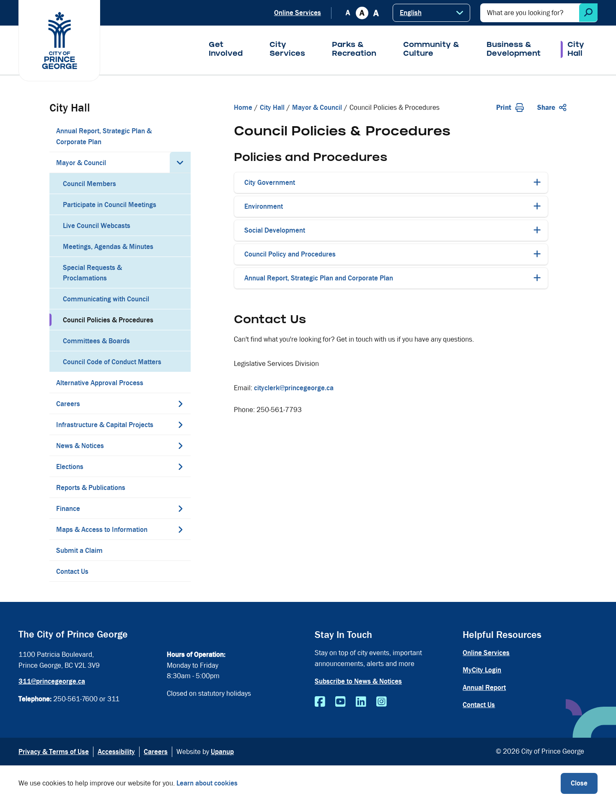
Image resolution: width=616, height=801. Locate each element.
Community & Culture (431, 50)
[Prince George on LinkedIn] (361, 702)
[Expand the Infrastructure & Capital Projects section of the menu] (180, 424)
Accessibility (116, 751)
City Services (287, 50)
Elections (69, 466)
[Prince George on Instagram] (381, 702)
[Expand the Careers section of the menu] (180, 403)
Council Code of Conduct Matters (112, 362)
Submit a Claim (79, 550)
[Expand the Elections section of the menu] (180, 466)
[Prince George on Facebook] (320, 702)
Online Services (297, 12)
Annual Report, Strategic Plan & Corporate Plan (104, 136)
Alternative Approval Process (99, 382)
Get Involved (226, 50)
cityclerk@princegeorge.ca (294, 388)
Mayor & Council (81, 162)
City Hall (575, 50)
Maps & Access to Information (102, 529)
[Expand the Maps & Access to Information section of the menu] (180, 529)
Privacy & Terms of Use (53, 751)
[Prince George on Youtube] (340, 702)
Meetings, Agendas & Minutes (108, 246)
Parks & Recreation (354, 50)
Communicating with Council (106, 299)
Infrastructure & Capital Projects (104, 424)
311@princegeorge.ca (51, 681)
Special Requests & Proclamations (92, 273)
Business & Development (514, 50)
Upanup (222, 751)
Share (546, 107)
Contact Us (72, 571)
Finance (68, 508)
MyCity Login (482, 670)
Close (579, 783)
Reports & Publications (90, 487)
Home (243, 107)
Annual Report (484, 687)
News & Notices (80, 445)
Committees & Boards (96, 341)
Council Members (89, 183)
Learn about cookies (207, 783)
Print (503, 107)
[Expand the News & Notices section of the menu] (180, 445)
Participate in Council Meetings (109, 204)
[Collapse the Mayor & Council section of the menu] (180, 162)
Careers (68, 403)
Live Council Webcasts (96, 225)
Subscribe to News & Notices (358, 681)
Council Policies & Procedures (108, 320)
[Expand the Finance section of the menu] (180, 508)
